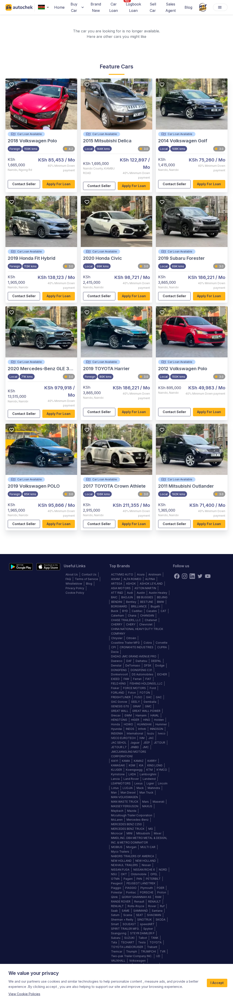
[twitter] (200, 576)
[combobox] (44, 7)
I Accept (217, 983)
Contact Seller (24, 184)
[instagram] (184, 576)
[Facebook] (177, 576)
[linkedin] (192, 576)
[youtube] (208, 576)
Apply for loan (59, 184)
